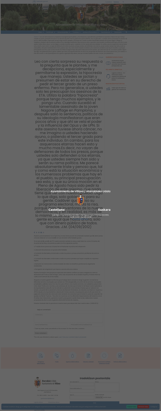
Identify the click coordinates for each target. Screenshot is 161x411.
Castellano (57, 210)
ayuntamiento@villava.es (80, 219)
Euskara (104, 210)
